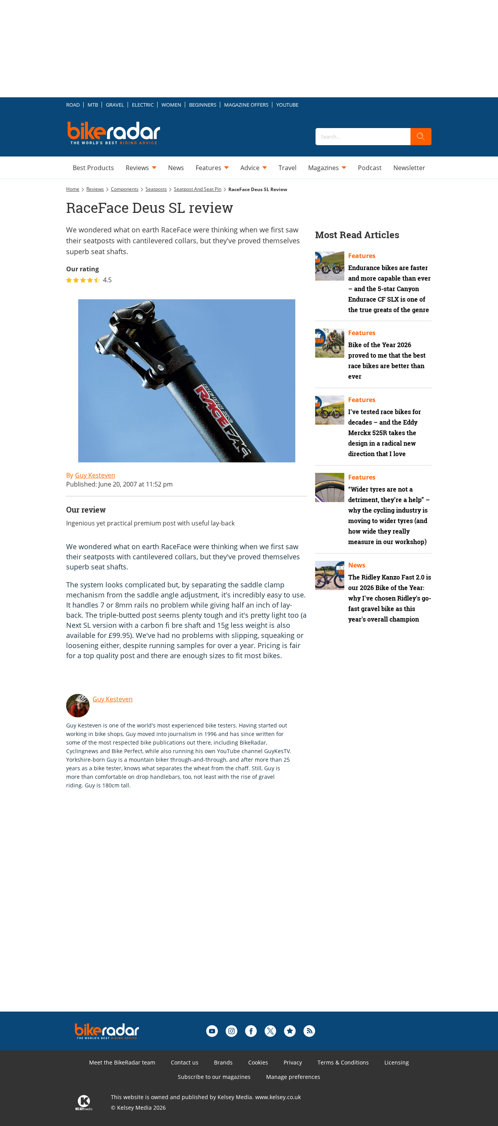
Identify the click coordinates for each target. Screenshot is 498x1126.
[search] (420, 136)
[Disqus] (194, 912)
